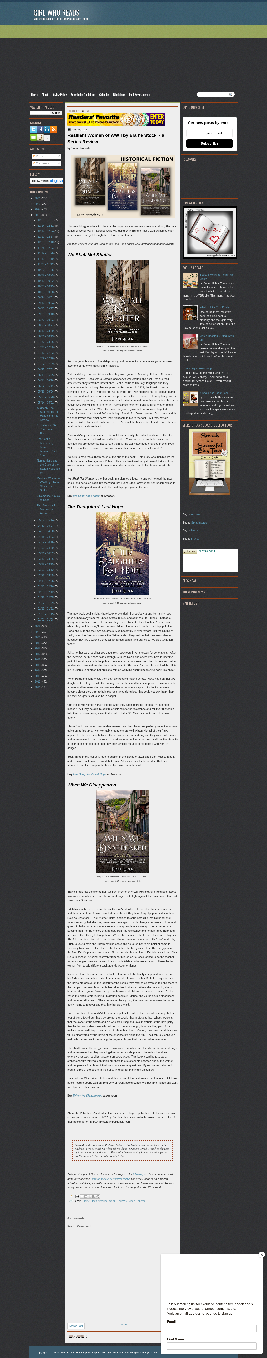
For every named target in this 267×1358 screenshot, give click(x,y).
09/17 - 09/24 (46, 303)
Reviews (122, 1201)
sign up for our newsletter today (111, 1178)
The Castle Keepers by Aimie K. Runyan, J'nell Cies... (47, 447)
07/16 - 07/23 (46, 353)
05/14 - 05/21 (46, 402)
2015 (38, 665)
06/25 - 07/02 (46, 369)
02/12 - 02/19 (46, 586)
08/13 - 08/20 (46, 330)
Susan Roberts (136, 1201)
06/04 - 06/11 (46, 386)
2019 (38, 643)
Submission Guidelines (83, 94)
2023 (38, 215)
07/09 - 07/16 (46, 358)
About (45, 94)
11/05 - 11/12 (46, 264)
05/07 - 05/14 (46, 520)
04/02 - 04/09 (46, 547)
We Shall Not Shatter (86, 495)
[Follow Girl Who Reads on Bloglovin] (48, 182)
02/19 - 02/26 (46, 581)
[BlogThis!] (86, 1196)
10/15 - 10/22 (46, 281)
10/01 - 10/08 (46, 292)
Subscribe (210, 143)
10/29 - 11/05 (46, 269)
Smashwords (199, 522)
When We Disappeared (87, 1095)
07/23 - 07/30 (46, 347)
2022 (38, 626)
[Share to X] (90, 1196)
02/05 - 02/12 (46, 592)
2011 (38, 687)
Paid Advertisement (140, 94)
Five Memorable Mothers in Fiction (46, 509)
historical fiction (107, 1201)
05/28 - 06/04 (46, 391)
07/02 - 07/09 (46, 364)
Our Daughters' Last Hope (89, 774)
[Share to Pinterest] (98, 1196)
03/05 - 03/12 (46, 570)
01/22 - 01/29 (46, 603)
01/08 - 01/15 (46, 614)
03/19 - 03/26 (46, 558)
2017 (38, 654)
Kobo (194, 530)
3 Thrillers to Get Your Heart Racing (47, 429)
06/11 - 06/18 (46, 380)
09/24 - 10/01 (46, 297)
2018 (38, 648)
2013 (38, 676)
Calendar (104, 94)
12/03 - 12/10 (46, 242)
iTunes (195, 538)
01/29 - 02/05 (46, 597)
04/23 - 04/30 (46, 531)
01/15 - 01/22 (46, 608)
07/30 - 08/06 (46, 341)
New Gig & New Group (198, 368)
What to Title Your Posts (214, 307)
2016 (38, 659)
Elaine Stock (90, 1201)
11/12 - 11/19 (46, 258)
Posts (39, 156)
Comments (42, 163)
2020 (38, 637)
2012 (38, 681)
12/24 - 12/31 (46, 225)
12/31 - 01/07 (46, 220)
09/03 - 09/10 (46, 314)
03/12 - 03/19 (46, 564)
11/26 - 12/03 (46, 247)
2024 (38, 209)
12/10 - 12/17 (46, 236)
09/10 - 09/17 (46, 308)
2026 (38, 198)
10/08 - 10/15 (46, 286)
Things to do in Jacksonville (157, 1352)
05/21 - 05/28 (46, 397)
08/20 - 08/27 (46, 325)
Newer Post (76, 1326)
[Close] (262, 1255)
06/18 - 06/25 (46, 375)
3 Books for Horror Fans (214, 392)
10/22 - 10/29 (46, 275)
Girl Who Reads (56, 12)
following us (140, 1174)
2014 (38, 670)
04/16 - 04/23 (46, 536)
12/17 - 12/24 (46, 231)
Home (34, 94)
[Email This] (82, 1196)
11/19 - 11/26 (46, 253)
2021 (38, 632)
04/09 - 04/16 (46, 542)
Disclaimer (119, 94)
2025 (38, 204)
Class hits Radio (119, 1352)
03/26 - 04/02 (46, 553)
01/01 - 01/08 (46, 619)
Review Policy (59, 94)
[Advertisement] (133, 58)
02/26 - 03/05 (46, 575)
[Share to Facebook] (94, 1196)
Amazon (196, 514)
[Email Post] (77, 1196)
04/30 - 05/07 (46, 525)
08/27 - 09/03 (46, 319)
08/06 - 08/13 (46, 336)
